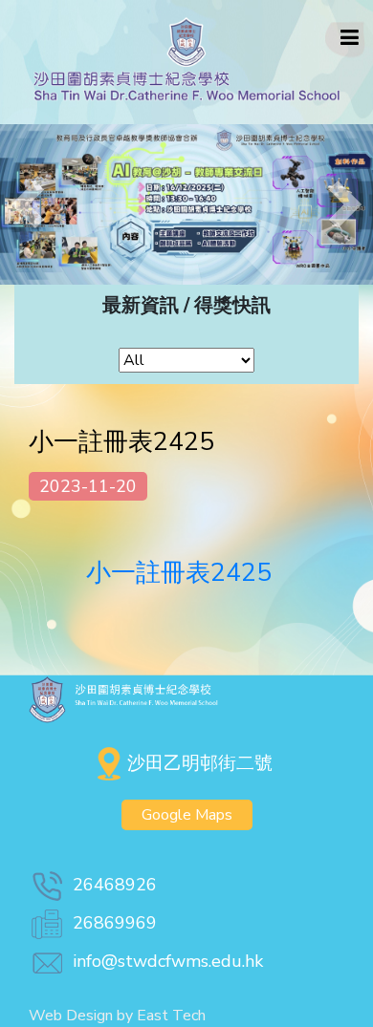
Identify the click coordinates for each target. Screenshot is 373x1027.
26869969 (115, 922)
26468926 (115, 884)
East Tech (171, 1015)
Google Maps (187, 814)
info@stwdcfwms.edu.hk (168, 961)
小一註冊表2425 (179, 572)
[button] (28, 204)
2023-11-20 (88, 486)
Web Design (71, 1015)
